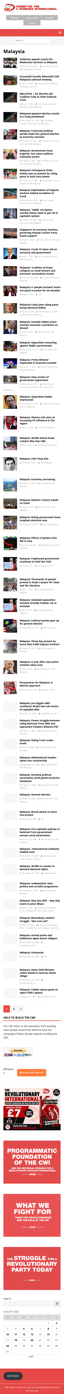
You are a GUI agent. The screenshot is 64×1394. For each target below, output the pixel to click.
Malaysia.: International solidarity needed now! (39, 850)
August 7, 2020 (28, 239)
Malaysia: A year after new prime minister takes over (39, 663)
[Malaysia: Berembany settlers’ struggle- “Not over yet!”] (10, 921)
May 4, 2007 (27, 907)
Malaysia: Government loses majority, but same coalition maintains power (36, 153)
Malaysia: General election (35, 794)
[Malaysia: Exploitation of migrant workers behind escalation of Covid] (10, 194)
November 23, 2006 (30, 980)
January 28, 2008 (29, 819)
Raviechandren (50, 873)
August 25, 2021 (29, 160)
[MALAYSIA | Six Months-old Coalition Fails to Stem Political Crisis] (10, 97)
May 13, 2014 (27, 427)
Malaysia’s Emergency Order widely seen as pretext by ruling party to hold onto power (38, 173)
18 (15, 1340)
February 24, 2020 (30, 277)
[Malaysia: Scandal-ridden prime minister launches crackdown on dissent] (10, 327)
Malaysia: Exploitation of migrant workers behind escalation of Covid (39, 193)
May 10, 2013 (27, 507)
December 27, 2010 (30, 627)
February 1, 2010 (29, 689)
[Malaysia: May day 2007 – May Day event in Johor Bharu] (10, 904)
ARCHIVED (13, 1376)
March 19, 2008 (28, 798)
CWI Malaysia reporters (47, 445)
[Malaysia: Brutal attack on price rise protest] (10, 815)
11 (15, 1334)
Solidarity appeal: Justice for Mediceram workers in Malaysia (38, 61)
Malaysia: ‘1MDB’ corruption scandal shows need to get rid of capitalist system (39, 213)
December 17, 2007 (30, 856)
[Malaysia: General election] (10, 798)
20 (32, 1340)
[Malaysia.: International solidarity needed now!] (10, 852)
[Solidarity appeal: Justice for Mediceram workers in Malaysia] (10, 63)
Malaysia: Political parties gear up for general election (39, 622)
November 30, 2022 (30, 120)
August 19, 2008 (29, 785)
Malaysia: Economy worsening (37, 479)
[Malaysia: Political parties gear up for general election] (10, 626)
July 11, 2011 (27, 589)
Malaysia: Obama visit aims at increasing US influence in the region (37, 420)
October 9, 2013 (29, 462)
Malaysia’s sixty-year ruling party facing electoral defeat (39, 306)
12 (24, 1334)
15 (48, 1334)
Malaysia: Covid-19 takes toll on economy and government (38, 251)
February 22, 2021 (30, 180)
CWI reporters (49, 627)
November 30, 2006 (30, 942)
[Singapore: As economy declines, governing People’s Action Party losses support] (10, 233)
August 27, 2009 (29, 730)
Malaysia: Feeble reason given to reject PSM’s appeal (39, 991)
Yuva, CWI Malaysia (46, 427)
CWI (39, 294)
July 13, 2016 (27, 332)
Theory (15, 17)
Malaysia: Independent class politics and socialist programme (39, 885)
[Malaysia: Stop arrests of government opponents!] (10, 380)
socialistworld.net (49, 713)
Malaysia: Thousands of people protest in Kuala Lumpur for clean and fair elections (39, 582)
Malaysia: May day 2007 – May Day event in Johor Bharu (40, 902)
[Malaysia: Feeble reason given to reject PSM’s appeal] (10, 993)
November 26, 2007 (30, 873)
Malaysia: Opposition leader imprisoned (36, 398)
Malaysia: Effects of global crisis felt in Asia (38, 539)
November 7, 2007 (30, 890)
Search (7, 1298)
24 (7, 1345)
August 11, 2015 (29, 366)
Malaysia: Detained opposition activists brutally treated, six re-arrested (38, 603)
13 (32, 1334)
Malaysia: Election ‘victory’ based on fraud (39, 501)
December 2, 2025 (30, 66)
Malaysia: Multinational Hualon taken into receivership (38, 759)
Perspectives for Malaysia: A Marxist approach (36, 684)
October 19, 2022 (29, 141)
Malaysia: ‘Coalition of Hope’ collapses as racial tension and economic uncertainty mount (37, 270)
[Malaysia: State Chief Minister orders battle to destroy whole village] (10, 973)
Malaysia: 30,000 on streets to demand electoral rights (37, 867)
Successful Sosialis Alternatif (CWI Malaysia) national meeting (39, 78)
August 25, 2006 (29, 996)
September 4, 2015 (30, 349)
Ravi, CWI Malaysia (50, 524)
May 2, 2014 (27, 445)
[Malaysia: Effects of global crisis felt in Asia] (10, 543)
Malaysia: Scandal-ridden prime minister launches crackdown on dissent (39, 325)
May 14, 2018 (27, 294)
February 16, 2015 (30, 403)
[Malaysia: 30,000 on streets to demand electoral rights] (10, 870)
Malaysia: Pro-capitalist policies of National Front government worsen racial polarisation (40, 832)
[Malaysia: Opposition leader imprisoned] (10, 402)
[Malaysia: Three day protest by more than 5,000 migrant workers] (10, 646)
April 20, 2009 (28, 747)
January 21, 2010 (29, 713)
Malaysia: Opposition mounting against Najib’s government (38, 344)
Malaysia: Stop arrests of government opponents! (34, 378)
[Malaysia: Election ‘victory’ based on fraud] (10, 503)
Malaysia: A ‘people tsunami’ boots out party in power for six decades (40, 289)
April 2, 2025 (27, 83)
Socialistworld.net (45, 565)
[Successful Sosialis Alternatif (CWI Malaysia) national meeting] (10, 80)
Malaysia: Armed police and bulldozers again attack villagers (39, 937)
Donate (49, 17)
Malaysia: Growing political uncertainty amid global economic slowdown (40, 777)
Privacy (32, 23)
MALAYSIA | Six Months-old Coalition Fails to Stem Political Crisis (38, 96)
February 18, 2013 (30, 524)
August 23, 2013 (29, 483)
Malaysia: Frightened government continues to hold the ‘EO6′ (39, 560)
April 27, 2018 (28, 311)
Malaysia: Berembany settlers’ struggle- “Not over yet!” (37, 919)
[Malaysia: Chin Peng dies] (10, 464)
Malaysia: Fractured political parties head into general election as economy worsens (39, 133)
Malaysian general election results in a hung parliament (40, 115)
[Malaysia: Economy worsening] (10, 484)
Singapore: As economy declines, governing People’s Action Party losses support (39, 232)
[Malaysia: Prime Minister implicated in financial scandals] (10, 363)
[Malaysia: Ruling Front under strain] (10, 744)
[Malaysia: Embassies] (10, 956)
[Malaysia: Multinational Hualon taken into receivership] (10, 761)
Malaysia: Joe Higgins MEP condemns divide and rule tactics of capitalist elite (39, 706)
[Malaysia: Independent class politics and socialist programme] (10, 887)
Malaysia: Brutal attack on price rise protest (38, 813)
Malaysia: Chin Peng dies (34, 458)
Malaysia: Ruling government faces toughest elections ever (40, 519)
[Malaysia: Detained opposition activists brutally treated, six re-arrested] (10, 605)
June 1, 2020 (27, 256)
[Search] (57, 1303)
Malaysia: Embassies (32, 952)
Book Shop (32, 17)
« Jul (30, 1356)
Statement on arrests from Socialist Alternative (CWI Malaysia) (28, 387)
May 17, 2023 (27, 104)
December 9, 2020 (30, 200)
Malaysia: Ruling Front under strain (36, 742)
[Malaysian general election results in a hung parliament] (10, 117)
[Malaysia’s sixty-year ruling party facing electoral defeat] (10, 308)
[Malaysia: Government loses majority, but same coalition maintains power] (10, 154)
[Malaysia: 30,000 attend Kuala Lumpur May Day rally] (10, 443)
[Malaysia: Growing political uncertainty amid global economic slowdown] (10, 778)
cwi (42, 819)
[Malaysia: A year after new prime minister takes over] (10, 667)
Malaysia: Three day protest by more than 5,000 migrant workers (39, 643)
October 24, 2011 (29, 545)
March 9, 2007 (28, 925)
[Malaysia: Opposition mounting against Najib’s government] (10, 346)
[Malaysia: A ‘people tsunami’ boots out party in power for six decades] (10, 291)
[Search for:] (32, 40)
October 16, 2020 (29, 220)
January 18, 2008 (29, 839)
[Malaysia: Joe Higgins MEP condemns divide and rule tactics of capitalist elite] (10, 707)
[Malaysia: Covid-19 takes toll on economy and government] (10, 253)
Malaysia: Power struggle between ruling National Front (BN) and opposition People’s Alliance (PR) (40, 723)
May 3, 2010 (27, 669)
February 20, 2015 (30, 384)
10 (7, 1334)
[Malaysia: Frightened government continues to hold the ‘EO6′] (10, 564)
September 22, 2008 (30, 764)
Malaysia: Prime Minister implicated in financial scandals (38, 361)
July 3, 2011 (27, 610)
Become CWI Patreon (31, 1072)
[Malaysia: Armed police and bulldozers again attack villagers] (10, 939)
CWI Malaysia (46, 462)
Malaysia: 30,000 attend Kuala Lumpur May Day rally (37, 439)
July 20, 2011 (27, 565)
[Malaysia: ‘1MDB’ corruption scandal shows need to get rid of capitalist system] (10, 213)
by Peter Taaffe (48, 689)
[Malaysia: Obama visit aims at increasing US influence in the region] (10, 422)
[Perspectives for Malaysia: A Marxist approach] (10, 688)
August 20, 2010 (29, 648)
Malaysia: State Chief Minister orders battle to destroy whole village (38, 972)
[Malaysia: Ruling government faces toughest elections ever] (10, 522)
